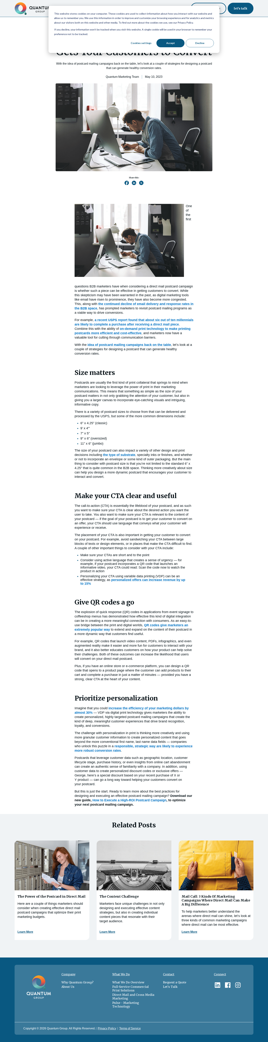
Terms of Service (130, 1028)
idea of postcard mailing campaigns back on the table (129, 345)
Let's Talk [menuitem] (170, 987)
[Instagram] (238, 984)
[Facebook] (227, 984)
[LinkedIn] (217, 984)
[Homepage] (33, 8)
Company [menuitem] (68, 974)
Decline (199, 43)
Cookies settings (141, 43)
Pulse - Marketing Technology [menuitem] (125, 1004)
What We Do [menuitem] (121, 974)
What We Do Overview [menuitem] (128, 982)
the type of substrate (119, 455)
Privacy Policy (107, 1028)
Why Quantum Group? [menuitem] (77, 982)
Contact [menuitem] (168, 974)
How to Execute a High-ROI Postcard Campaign (129, 800)
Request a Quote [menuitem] (174, 982)
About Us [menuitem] (67, 987)
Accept (170, 43)
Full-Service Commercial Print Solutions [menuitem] (130, 988)
